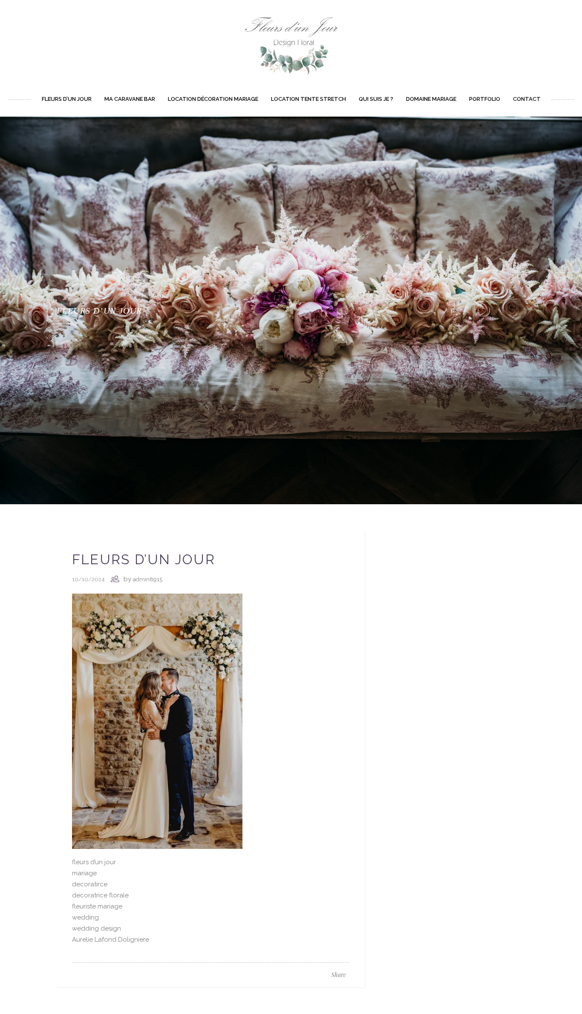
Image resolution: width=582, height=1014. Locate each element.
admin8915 (147, 579)
